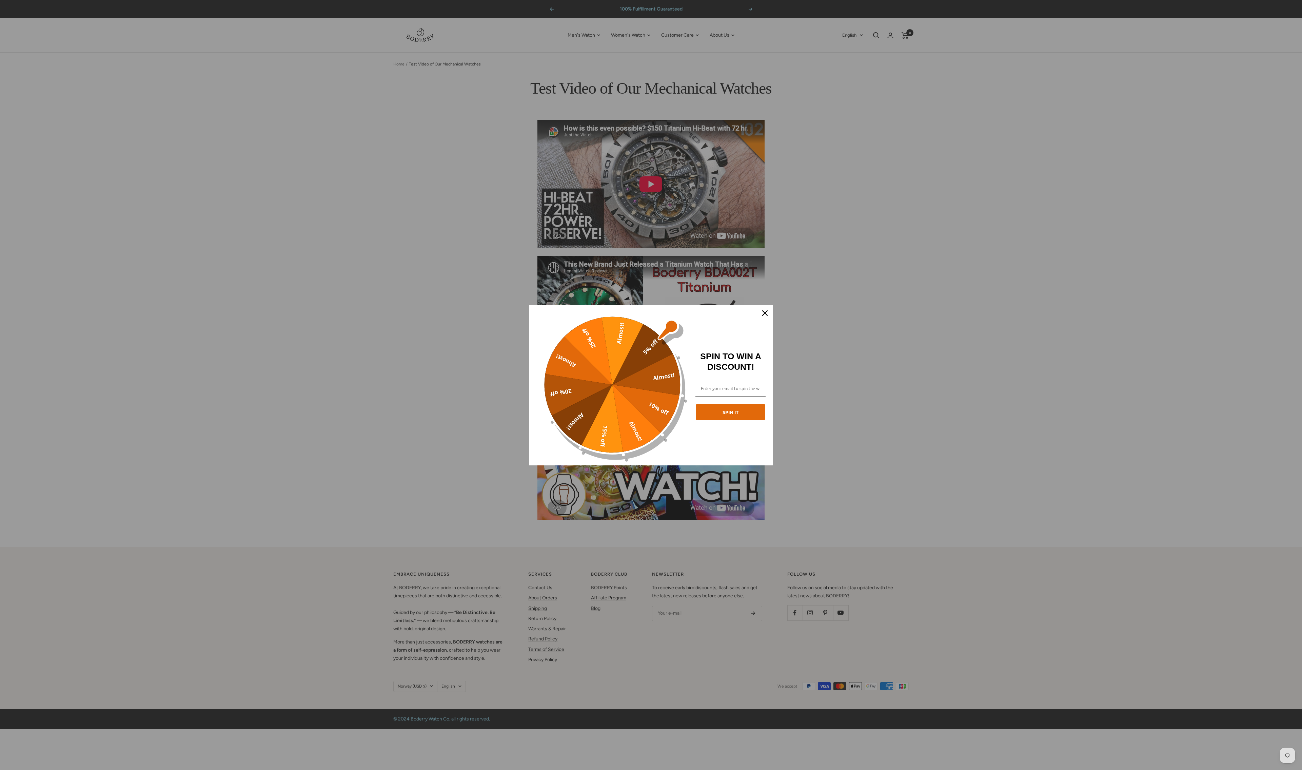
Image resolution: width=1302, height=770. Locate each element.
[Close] (765, 313)
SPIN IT (731, 412)
